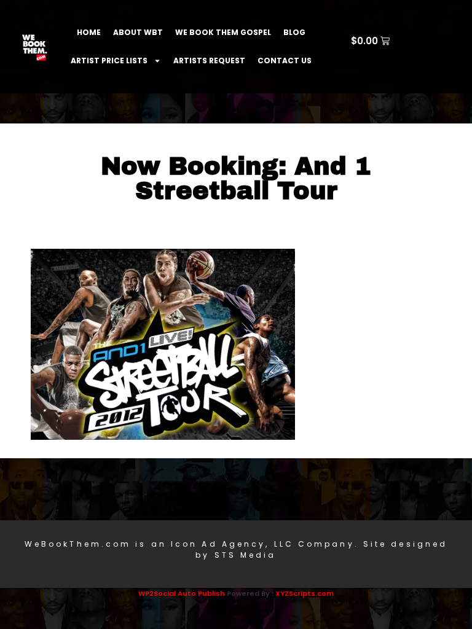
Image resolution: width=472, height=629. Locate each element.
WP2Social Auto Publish (181, 593)
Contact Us (285, 60)
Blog (294, 32)
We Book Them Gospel (223, 32)
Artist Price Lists (109, 60)
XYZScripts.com (304, 593)
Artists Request (209, 60)
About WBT (138, 32)
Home (89, 32)
